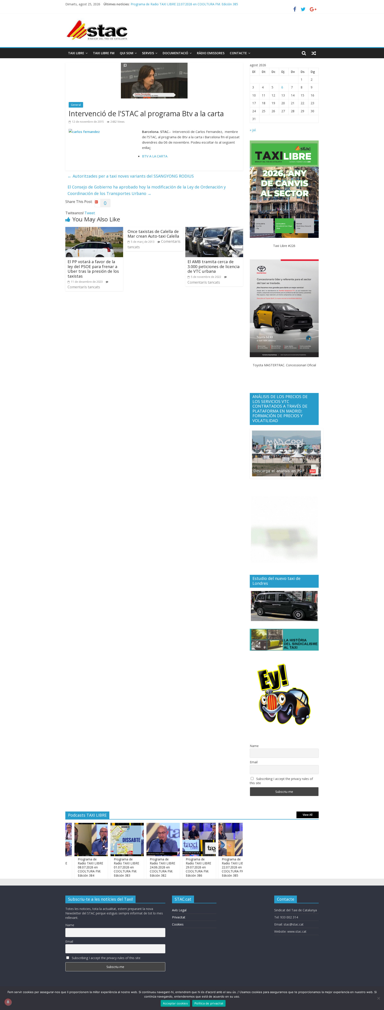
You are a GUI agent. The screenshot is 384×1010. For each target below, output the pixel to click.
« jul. (253, 130)
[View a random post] (314, 53)
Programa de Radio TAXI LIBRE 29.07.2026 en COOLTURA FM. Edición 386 (183, 867)
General (76, 105)
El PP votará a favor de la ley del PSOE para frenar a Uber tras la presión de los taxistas (93, 269)
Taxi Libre (76, 53)
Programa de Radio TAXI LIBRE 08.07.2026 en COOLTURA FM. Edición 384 (75, 867)
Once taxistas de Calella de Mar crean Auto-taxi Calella (153, 234)
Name (254, 746)
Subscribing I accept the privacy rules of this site (281, 781)
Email (254, 762)
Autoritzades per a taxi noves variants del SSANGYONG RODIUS (131, 176)
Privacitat (178, 917)
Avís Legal (179, 910)
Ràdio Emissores (210, 53)
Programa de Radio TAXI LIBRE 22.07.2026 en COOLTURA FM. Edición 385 (219, 867)
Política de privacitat (209, 1003)
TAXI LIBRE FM (103, 53)
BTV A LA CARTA (154, 156)
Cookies (178, 924)
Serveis (148, 53)
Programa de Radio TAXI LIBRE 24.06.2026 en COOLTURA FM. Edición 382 (147, 867)
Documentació (175, 53)
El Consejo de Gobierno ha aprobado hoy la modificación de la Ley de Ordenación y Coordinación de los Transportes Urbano (147, 190)
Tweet (89, 212)
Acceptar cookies (175, 1003)
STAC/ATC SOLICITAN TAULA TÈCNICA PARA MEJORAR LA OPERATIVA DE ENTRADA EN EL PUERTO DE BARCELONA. (217, 4)
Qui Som (126, 53)
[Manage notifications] (8, 1002)
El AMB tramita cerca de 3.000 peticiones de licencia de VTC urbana (214, 266)
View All (307, 815)
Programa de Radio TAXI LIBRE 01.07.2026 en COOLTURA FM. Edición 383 (111, 867)
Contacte (238, 53)
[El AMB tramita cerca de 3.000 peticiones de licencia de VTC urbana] (214, 229)
